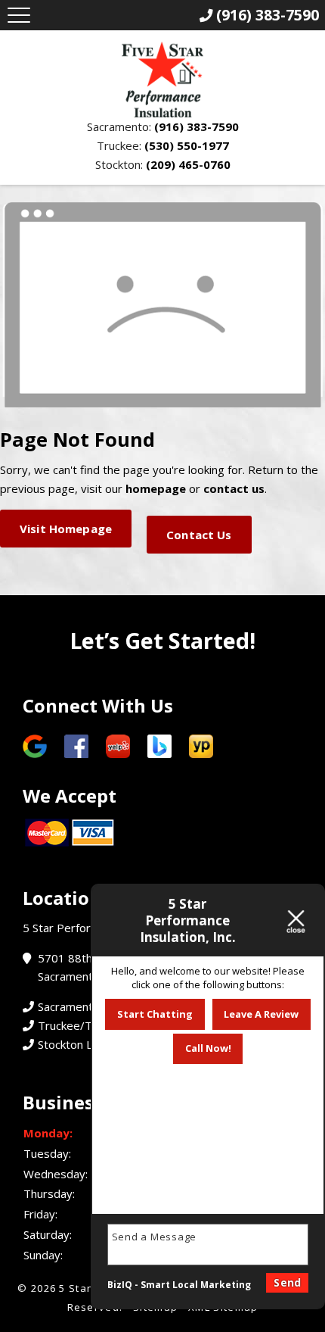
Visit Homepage (66, 528)
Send (287, 1282)
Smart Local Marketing (196, 1284)
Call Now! (208, 1048)
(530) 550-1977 (186, 145)
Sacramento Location (92, 1006)
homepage (155, 488)
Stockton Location (84, 1044)
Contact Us (199, 534)
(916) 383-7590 (196, 126)
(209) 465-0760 (188, 164)
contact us (234, 488)
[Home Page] (162, 79)
